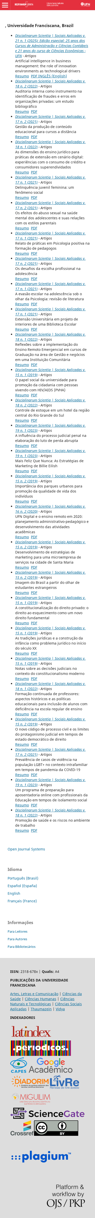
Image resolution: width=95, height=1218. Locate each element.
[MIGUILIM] (31, 1104)
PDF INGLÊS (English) (49, 76)
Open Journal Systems (26, 849)
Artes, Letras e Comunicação (34, 993)
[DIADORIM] (30, 1088)
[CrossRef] (22, 1134)
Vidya (60, 1009)
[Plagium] (41, 1163)
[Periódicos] (40, 1054)
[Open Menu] (5, 5)
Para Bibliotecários (21, 946)
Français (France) (22, 901)
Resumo (22, 76)
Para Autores (17, 939)
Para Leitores (17, 931)
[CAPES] (18, 1071)
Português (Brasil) (23, 878)
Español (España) (22, 885)
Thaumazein (41, 1009)
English (14, 893)
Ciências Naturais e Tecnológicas (42, 1001)
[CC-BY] (56, 1134)
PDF (34, 111)
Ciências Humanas (40, 998)
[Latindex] (31, 1037)
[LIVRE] (64, 1088)
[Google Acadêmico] (50, 1071)
